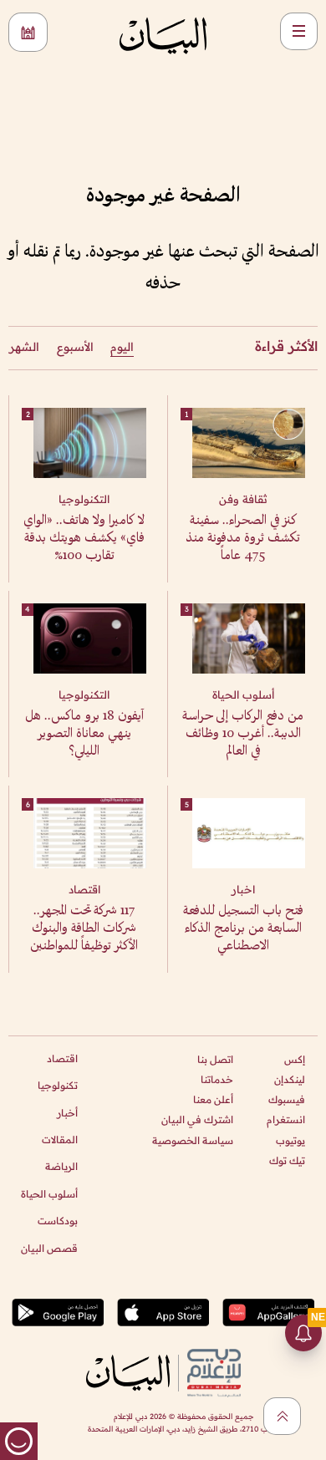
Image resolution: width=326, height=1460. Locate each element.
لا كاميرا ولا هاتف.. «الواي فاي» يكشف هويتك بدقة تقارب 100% (84, 538)
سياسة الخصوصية (192, 1140)
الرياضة (61, 1166)
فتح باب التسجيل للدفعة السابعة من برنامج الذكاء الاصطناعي (243, 929)
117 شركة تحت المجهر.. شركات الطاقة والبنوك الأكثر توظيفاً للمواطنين (84, 929)
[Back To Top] (282, 1416)
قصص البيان (49, 1248)
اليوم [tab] (122, 346)
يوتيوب (290, 1140)
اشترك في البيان (197, 1119)
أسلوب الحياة (49, 1194)
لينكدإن (289, 1079)
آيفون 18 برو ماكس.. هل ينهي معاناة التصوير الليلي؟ (84, 734)
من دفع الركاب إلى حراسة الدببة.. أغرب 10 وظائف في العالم (242, 734)
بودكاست (58, 1220)
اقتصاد (62, 1058)
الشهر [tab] (24, 346)
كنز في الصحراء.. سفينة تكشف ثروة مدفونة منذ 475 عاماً (243, 538)
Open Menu (299, 31)
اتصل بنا (215, 1059)
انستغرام (286, 1119)
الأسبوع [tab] (75, 346)
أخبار (67, 1112)
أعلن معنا (213, 1099)
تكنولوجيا (58, 1085)
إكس (294, 1059)
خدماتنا (217, 1079)
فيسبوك (286, 1099)
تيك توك (287, 1160)
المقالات (60, 1139)
